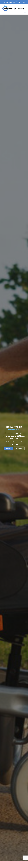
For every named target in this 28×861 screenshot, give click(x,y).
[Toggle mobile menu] (25, 12)
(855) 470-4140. (19, 2)
